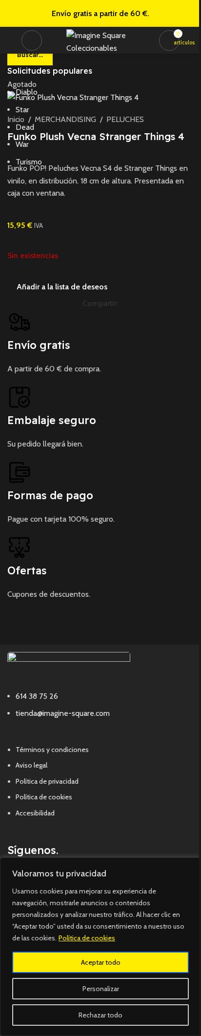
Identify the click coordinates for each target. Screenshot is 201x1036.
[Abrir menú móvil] (32, 40)
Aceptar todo (101, 962)
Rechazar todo (100, 1015)
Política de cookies (87, 938)
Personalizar (100, 988)
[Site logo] (103, 39)
